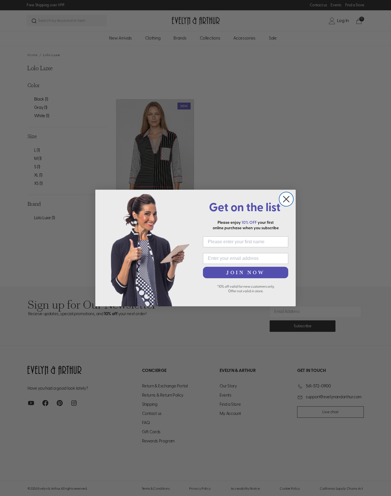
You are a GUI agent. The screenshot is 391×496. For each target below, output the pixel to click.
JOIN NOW (245, 272)
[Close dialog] (286, 199)
